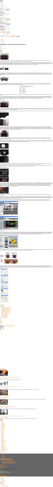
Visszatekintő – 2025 (3, 484)
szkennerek (2, 437)
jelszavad (8, 10)
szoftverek (2, 438)
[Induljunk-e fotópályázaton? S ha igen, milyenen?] (4, 404)
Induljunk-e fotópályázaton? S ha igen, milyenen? (7, 406)
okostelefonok (3, 434)
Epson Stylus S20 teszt (4, 313)
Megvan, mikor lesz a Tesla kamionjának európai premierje (8, 461)
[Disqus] (26, 340)
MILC (2, 478)
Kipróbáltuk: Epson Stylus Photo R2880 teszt (8, 325)
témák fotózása (3, 440)
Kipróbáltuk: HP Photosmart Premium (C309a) (6, 307)
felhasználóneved (9, 9)
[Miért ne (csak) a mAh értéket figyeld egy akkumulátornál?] (4, 385)
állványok (2, 422)
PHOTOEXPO (3, 456)
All (1, 421)
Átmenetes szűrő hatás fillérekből (5, 396)
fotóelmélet (2, 426)
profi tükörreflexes (3, 451)
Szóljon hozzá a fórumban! (4, 317)
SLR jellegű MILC (3, 448)
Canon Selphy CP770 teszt (4, 316)
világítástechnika (3, 444)
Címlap (2, 4)
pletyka (2, 436)
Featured (2, 425)
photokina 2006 (3, 435)
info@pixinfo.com (5, 475)
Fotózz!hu (2, 479)
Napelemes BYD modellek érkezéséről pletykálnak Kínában (8, 463)
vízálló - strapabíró (3, 447)
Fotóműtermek (3, 457)
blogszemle (2, 423)
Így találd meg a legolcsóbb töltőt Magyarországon (7, 460)
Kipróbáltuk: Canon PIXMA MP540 (5, 312)
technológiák (2, 439)
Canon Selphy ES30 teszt (4, 315)
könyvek (2, 432)
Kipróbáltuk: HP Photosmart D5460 (5, 308)
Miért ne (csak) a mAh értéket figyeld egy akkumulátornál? (9, 386)
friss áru (2, 429)
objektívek (2, 433)
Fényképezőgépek (3, 6)
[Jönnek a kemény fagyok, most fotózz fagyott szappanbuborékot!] (4, 375)
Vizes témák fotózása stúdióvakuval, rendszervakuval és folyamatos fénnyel (11, 415)
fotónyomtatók (3, 42)
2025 (2, 469)
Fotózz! (2, 7)
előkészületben (3, 424)
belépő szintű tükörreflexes (4, 449)
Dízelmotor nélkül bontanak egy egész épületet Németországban (8, 462)
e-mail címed (8, 24)
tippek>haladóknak (3, 441)
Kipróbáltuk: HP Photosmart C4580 (5, 309)
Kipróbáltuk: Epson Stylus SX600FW (5, 310)
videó (2, 443)
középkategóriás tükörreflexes (4, 450)
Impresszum (2, 454)
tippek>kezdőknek (3, 442)
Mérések (2, 304)
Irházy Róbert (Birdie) (2, 378)
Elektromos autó (2, 464)
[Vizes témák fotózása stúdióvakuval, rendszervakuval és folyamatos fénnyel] (4, 414)
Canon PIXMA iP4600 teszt (4, 314)
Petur (0, 330)
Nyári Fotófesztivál (3, 480)
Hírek (2, 5)
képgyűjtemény (3, 430)
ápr (6, 469)
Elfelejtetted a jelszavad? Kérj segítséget (4, 21)
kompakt (2, 445)
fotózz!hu (2, 428)
